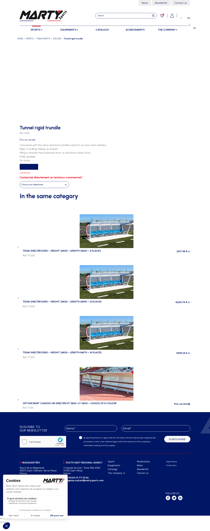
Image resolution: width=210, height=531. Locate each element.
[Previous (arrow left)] (1, 522)
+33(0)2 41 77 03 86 (78, 477)
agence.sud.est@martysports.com (85, 480)
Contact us (180, 2)
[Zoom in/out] (1, 518)
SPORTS (30, 38)
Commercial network (118, 481)
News (145, 2)
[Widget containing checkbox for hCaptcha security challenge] (43, 442)
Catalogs (102, 29)
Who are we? (115, 477)
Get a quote (28, 166)
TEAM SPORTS (43, 38)
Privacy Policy (171, 465)
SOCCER (57, 38)
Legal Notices (171, 462)
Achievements (135, 29)
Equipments (114, 465)
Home (20, 38)
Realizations (143, 461)
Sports (111, 461)
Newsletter (161, 2)
